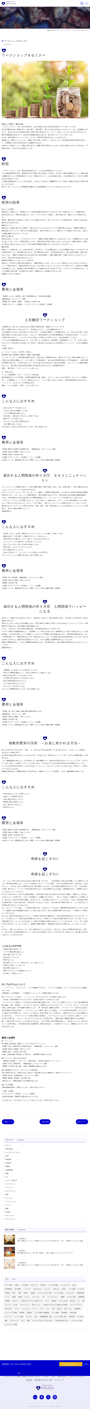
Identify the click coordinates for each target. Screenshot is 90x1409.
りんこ (23, 1320)
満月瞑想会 (72, 1316)
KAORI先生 (25, 1285)
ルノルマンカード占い (13, 1152)
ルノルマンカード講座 (11, 1324)
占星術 (63, 1289)
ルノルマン (47, 1289)
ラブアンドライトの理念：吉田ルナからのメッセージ (22, 1376)
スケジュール (10, 1215)
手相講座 (7, 1301)
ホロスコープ (34, 1285)
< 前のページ (8, 1122)
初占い (74, 1285)
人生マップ (15, 1301)
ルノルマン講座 (19, 1316)
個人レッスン (68, 1308)
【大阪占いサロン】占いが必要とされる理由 (55, 1304)
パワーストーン (11, 1184)
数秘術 (8, 1166)
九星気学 (8, 1163)
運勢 (28, 1320)
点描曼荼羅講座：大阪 (46, 1316)
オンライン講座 (58, 1293)
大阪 (53, 1308)
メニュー (42, 1308)
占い (48, 1308)
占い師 (15, 1304)
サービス (27, 1297)
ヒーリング (9, 1187)
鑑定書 (33, 1293)
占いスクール (8, 1316)
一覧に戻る (45, 1122)
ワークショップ (11, 1201)
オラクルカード (11, 1219)
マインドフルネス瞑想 (11, 1312)
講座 (7, 1194)
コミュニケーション (52, 1297)
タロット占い (36, 1297)
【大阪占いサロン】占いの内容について (32, 1301)
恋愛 (20, 1293)
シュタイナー (27, 1289)
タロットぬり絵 (63, 1301)
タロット (8, 1145)
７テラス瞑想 (71, 1289)
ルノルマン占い (70, 1293)
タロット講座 (8, 1285)
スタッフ (34, 1308)
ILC (7, 1177)
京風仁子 (26, 1293)
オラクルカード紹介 (76, 1320)
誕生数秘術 (77, 1308)
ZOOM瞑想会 (8, 1289)
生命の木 (72, 1301)
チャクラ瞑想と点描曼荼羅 (41, 1312)
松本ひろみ (56, 1289)
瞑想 (7, 1173)
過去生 (14, 1297)
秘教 (6, 1320)
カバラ (47, 1301)
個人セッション (36, 1304)
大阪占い (17, 1285)
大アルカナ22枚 (71, 1297)
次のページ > (81, 1122)
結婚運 (62, 1297)
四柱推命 (8, 1159)
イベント (8, 1205)
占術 (83, 1301)
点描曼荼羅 (9, 1170)
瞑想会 (20, 1297)
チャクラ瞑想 (55, 1312)
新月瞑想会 (64, 1312)
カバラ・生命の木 (11, 1180)
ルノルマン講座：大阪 (60, 1316)
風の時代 (43, 1285)
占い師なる (81, 1316)
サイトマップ (59, 1380)
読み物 (8, 1212)
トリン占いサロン (65, 1285)
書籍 (7, 1208)
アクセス (17, 1308)
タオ (43, 1297)
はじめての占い (37, 1289)
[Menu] (86, 3)
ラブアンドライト (24, 1304)
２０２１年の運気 (53, 1285)
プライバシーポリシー (76, 1304)
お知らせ (59, 1308)
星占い (14, 1293)
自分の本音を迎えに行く (62, 1320)
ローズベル (29, 1316)
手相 (7, 1156)
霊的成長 (54, 1301)
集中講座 (22, 1312)
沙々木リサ (81, 1289)
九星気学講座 (80, 1293)
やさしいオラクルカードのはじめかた (42, 1320)
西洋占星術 (9, 1149)
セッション (9, 1198)
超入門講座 (18, 1289)
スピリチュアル (11, 1191)
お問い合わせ (8, 1308)
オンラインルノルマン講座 (44, 1293)
